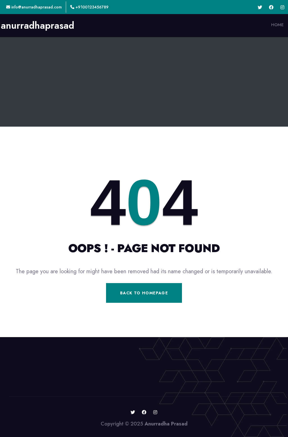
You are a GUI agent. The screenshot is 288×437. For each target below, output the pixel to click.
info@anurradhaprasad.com (36, 7)
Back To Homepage (144, 293)
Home (277, 25)
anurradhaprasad (37, 25)
